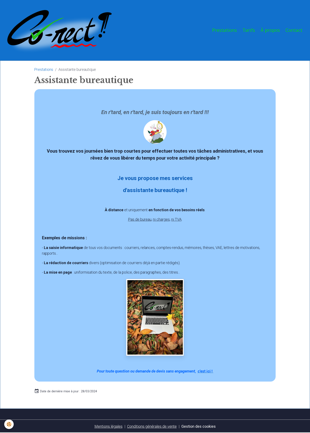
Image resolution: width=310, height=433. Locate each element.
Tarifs (249, 30)
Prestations (224, 30)
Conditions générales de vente (152, 426)
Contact (294, 30)
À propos (270, 30)
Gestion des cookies (198, 426)
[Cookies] (9, 424)
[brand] (60, 30)
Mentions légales (108, 426)
